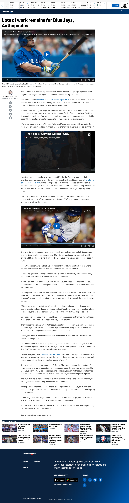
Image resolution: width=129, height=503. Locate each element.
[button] (122, 11)
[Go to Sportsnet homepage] (8, 12)
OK (58, 168)
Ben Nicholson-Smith (10, 97)
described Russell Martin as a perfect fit (52, 99)
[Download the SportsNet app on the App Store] (59, 480)
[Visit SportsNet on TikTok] (85, 485)
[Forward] (108, 5)
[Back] (2, 5)
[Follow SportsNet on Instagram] (100, 480)
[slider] (48, 77)
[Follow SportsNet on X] (85, 480)
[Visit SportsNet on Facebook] (95, 480)
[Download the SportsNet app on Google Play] (72, 480)
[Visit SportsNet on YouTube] (90, 480)
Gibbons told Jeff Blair (51, 354)
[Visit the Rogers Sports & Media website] (32, 498)
